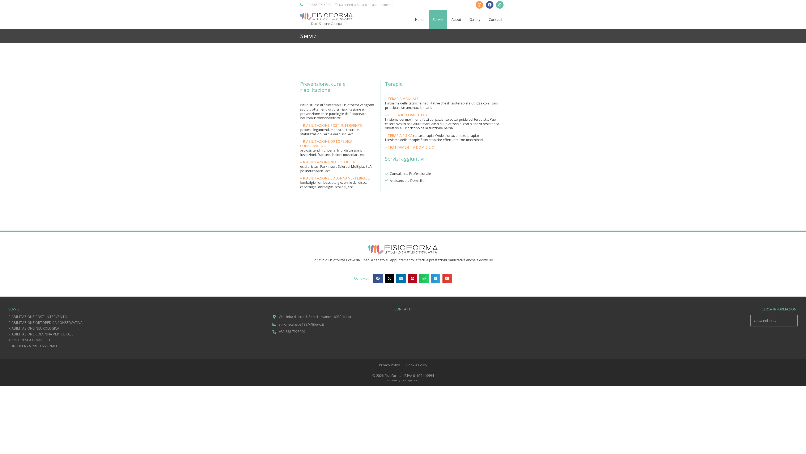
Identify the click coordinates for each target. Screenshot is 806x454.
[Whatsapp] (500, 5)
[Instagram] (479, 5)
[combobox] (774, 320)
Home (419, 19)
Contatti (495, 19)
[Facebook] (489, 5)
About (456, 19)
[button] (378, 278)
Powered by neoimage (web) (403, 380)
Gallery (475, 19)
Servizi (438, 19)
